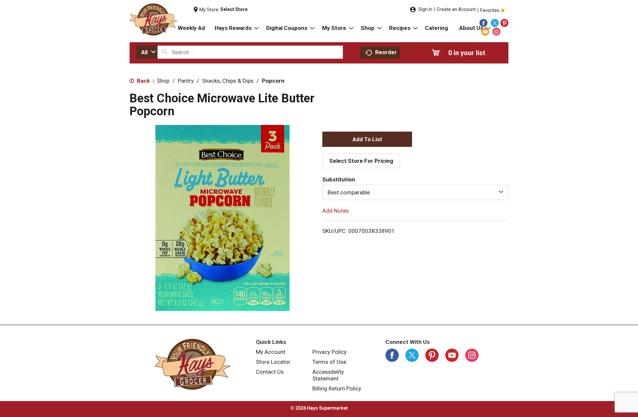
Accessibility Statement (328, 375)
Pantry (186, 80)
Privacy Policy (329, 352)
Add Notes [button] (335, 210)
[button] (367, 139)
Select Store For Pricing (361, 160)
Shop (163, 80)
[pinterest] (504, 23)
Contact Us (270, 371)
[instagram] (496, 32)
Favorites (489, 10)
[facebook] (483, 23)
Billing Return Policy (336, 388)
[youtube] (485, 32)
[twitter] (495, 23)
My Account (270, 352)
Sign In (425, 9)
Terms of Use (329, 362)
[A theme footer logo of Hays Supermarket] (193, 364)
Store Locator (273, 362)
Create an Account (456, 9)
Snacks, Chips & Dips (228, 80)
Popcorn (273, 80)
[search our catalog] (165, 52)
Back (143, 80)
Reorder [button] (386, 52)
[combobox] (147, 52)
